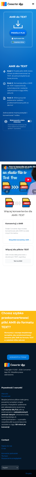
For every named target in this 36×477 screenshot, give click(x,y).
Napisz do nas (6, 446)
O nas (3, 448)
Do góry (29, 473)
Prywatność (5, 396)
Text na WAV (18, 261)
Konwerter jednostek (9, 453)
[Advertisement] (18, 289)
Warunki (4, 394)
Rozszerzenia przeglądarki (11, 458)
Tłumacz (4, 456)
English (5, 468)
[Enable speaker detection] (29, 121)
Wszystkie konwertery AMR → (20, 240)
